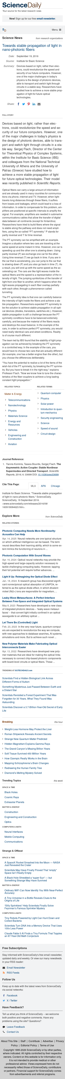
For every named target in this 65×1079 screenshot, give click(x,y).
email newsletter (46, 18)
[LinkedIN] (34, 104)
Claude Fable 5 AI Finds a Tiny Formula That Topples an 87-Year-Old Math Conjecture (33, 935)
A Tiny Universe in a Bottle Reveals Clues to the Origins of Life (30, 899)
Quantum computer (51, 393)
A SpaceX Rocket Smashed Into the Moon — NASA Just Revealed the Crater (32, 864)
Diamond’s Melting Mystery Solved (23, 773)
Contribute (34, 1041)
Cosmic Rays (12, 797)
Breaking (7, 721)
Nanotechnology (17, 405)
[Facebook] (18, 104)
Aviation (12, 444)
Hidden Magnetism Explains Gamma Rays (27, 744)
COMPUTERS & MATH (11, 826)
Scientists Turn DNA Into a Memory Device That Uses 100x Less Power (33, 927)
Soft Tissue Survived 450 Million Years (25, 753)
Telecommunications (19, 400)
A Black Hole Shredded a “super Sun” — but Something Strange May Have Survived (28, 879)
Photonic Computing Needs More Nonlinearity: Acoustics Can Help (29, 532)
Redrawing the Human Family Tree (23, 768)
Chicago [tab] (55, 486)
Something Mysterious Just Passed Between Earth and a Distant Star (31, 688)
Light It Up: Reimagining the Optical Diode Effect (29, 576)
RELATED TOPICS (12, 386)
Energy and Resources (14, 422)
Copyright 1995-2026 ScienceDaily (22, 1050)
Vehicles (12, 430)
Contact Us (13, 1032)
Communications (14, 841)
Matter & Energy (13, 394)
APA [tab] (43, 486)
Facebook (12, 995)
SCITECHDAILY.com (23, 670)
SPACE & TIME (8, 787)
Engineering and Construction (17, 436)
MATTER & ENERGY (11, 807)
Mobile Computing (14, 836)
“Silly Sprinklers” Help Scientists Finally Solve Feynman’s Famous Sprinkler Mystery (29, 907)
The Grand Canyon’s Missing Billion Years (27, 748)
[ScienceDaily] (22, 5)
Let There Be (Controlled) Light (20, 622)
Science (45, 423)
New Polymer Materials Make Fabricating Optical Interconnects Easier (29, 645)
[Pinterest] (29, 104)
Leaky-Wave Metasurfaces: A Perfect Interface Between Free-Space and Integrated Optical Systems (32, 599)
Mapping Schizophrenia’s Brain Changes (27, 763)
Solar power (47, 403)
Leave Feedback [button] (16, 1026)
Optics (8, 822)
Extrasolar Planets (14, 802)
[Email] (39, 104)
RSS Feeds (13, 972)
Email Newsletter (16, 967)
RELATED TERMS (44, 386)
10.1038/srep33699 (48, 474)
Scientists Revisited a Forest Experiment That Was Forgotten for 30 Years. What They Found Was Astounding (29, 698)
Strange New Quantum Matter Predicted (26, 739)
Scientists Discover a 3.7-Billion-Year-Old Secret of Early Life (32, 708)
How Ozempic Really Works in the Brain (26, 758)
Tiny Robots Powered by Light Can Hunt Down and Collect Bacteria (32, 919)
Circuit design (48, 433)
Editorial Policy (29, 1045)
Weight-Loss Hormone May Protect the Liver (28, 729)
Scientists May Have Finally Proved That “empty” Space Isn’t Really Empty (31, 871)
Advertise (48, 1041)
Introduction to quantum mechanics (52, 410)
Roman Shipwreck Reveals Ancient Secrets (28, 734)
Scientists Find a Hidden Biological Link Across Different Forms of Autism (27, 679)
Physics (12, 410)
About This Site (9, 1041)
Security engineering (52, 418)
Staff (23, 1041)
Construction (11, 812)
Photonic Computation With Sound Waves (26, 555)
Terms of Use (47, 1045)
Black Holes (11, 792)
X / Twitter (12, 1000)
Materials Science (17, 416)
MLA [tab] (33, 486)
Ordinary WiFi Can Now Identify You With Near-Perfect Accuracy (34, 892)
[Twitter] (23, 104)
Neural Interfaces (14, 831)
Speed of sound (49, 428)
